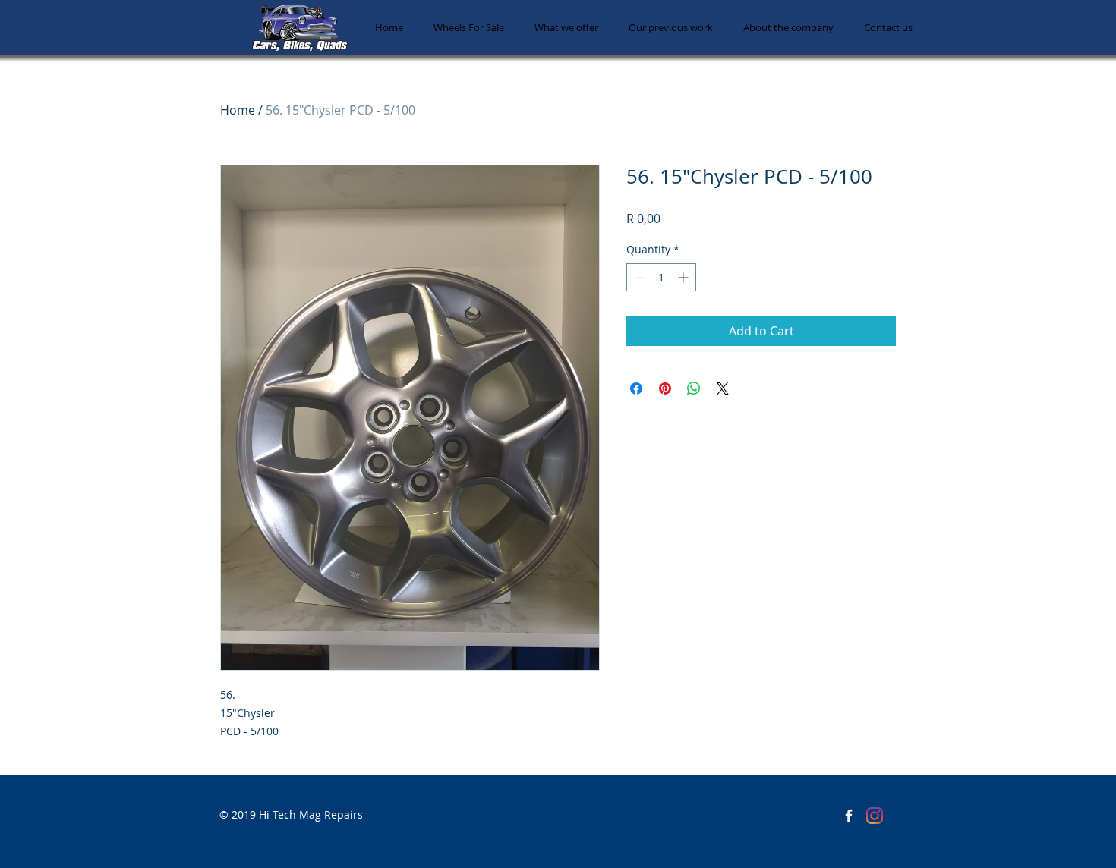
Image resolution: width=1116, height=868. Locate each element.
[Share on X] (723, 388)
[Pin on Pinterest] (665, 388)
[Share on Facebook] (636, 388)
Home (237, 110)
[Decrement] (638, 277)
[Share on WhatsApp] (694, 388)
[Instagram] (874, 815)
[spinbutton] (661, 277)
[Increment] (684, 277)
